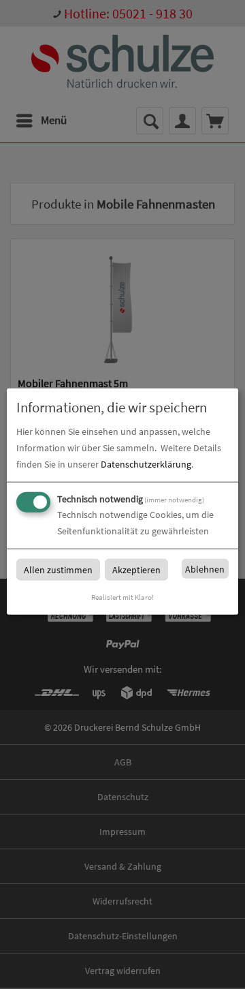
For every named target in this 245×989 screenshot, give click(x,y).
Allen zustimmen (58, 570)
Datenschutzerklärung (146, 464)
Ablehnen (205, 569)
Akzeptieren (136, 570)
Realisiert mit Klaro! (122, 597)
